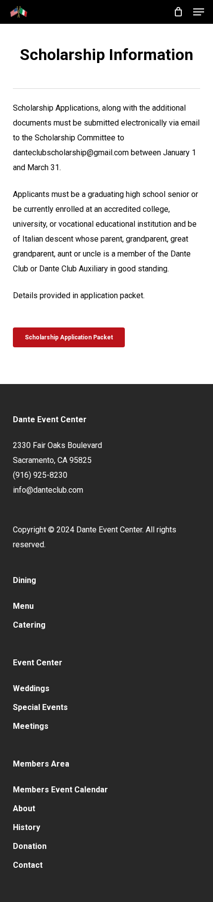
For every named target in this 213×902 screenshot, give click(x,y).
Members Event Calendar (60, 789)
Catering (29, 625)
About (24, 808)
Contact (28, 865)
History (26, 827)
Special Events (40, 707)
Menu (23, 606)
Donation (30, 846)
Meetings (31, 726)
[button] (198, 12)
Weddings (31, 688)
